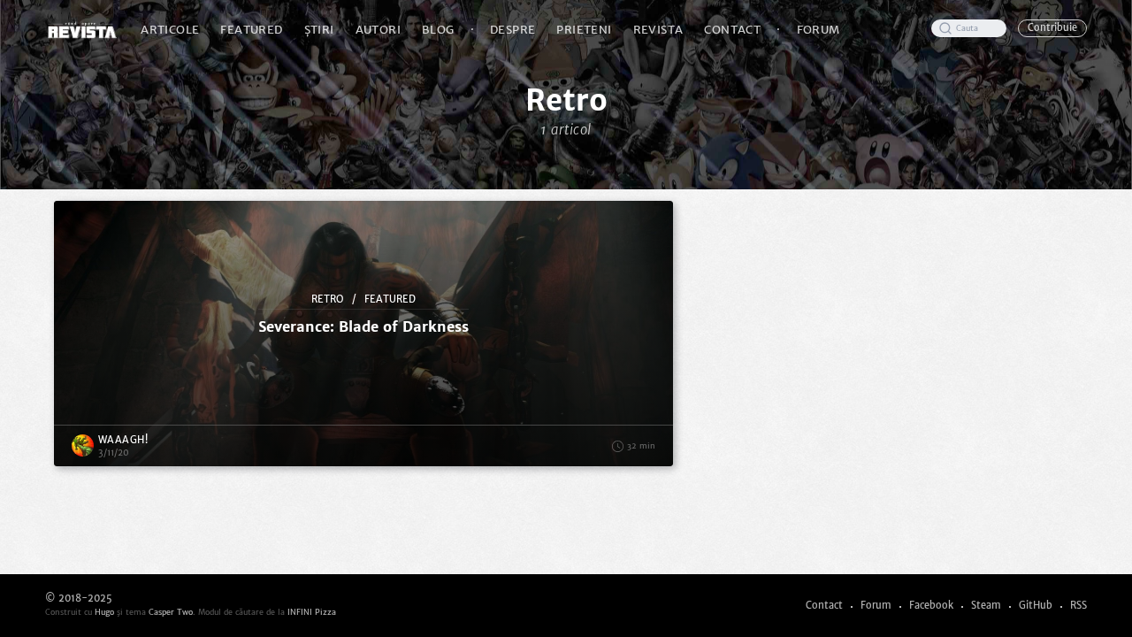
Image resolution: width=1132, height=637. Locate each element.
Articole (170, 29)
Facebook (931, 605)
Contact (732, 29)
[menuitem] (170, 30)
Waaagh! (123, 440)
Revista (658, 29)
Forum (818, 29)
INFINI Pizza (311, 612)
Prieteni (583, 29)
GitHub (1035, 605)
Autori (378, 29)
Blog (438, 29)
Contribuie (1052, 28)
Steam (986, 605)
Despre (512, 29)
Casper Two (171, 612)
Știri (319, 29)
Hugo (104, 612)
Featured (251, 29)
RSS (1078, 605)
